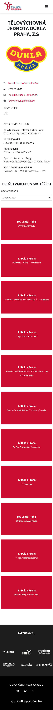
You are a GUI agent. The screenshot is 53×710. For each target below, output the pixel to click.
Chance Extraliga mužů (26, 521)
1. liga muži (26, 484)
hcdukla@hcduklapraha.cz (23, 95)
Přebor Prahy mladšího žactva (26, 447)
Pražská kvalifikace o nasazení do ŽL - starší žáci (26, 299)
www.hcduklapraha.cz (21, 100)
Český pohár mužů (26, 226)
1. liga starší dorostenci (26, 336)
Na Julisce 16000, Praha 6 (22, 83)
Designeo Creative (32, 701)
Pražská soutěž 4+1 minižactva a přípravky (26, 410)
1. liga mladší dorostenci (26, 558)
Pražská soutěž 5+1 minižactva (26, 263)
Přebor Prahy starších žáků (26, 594)
